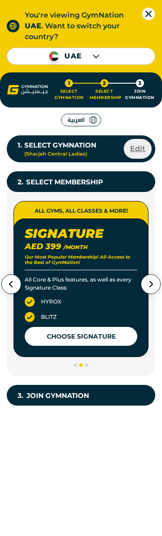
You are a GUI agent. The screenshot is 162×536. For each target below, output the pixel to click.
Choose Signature (81, 336)
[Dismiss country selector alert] (148, 14)
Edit (137, 148)
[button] (27, 89)
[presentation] (11, 284)
